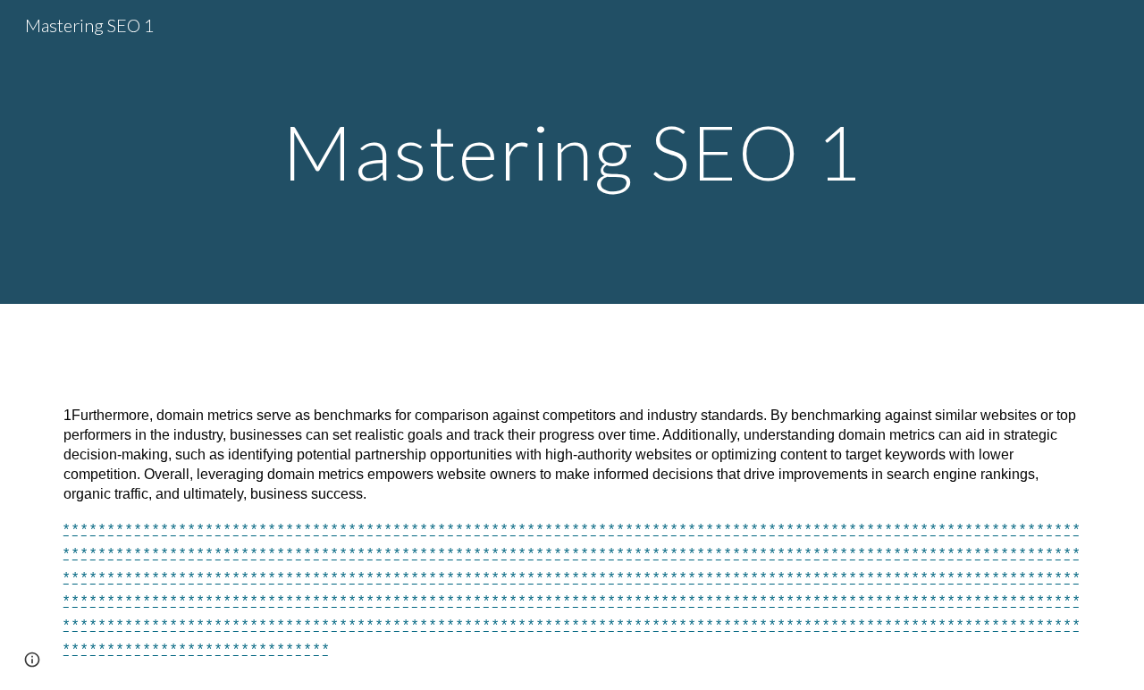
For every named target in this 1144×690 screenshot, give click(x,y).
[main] (572, 151)
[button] (32, 659)
